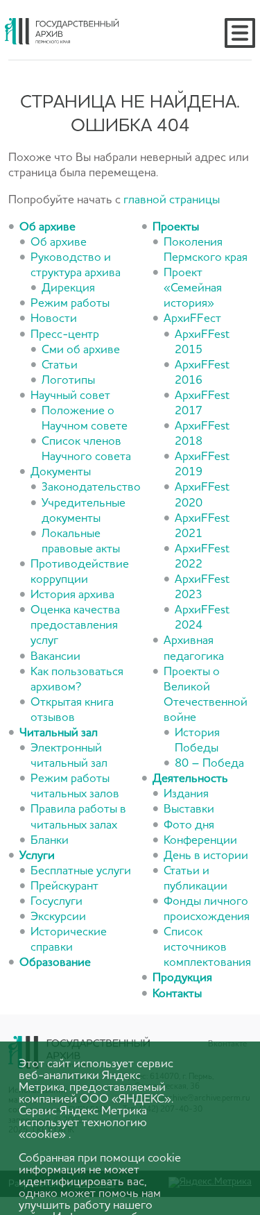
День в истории (206, 856)
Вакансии (55, 657)
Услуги (37, 856)
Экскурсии (58, 917)
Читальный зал (58, 733)
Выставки (189, 809)
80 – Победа (209, 764)
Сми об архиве (81, 350)
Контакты (177, 994)
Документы (61, 472)
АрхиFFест (192, 319)
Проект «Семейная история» (193, 288)
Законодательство (91, 487)
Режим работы (70, 303)
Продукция (182, 978)
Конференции (200, 841)
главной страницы (171, 200)
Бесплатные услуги (81, 871)
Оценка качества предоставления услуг (75, 625)
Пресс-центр (65, 335)
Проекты (176, 227)
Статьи (60, 365)
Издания (186, 794)
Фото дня (189, 825)
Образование (55, 963)
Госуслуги (57, 902)
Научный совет (70, 396)
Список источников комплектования (207, 947)
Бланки (50, 841)
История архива (72, 595)
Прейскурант (64, 886)
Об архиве (47, 227)
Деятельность (190, 779)
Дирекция (68, 288)
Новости (54, 319)
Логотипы (68, 380)
